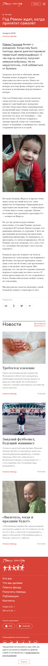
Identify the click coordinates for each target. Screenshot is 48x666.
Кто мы (7, 578)
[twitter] (21, 305)
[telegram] (29, 305)
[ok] (13, 305)
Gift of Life (7, 611)
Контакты (8, 600)
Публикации (10, 596)
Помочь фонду (11, 587)
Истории (8, 14)
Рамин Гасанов (12, 44)
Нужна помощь (9, 394)
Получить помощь (14, 592)
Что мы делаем (12, 583)
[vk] (5, 305)
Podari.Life (7, 607)
